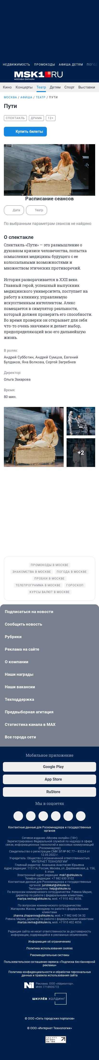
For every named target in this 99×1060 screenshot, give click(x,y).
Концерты (24, 87)
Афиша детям (71, 64)
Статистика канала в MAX (30, 724)
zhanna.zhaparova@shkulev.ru (33, 915)
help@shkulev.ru (60, 888)
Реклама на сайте (22, 649)
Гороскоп (75, 585)
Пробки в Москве (49, 578)
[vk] (31, 816)
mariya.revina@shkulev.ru (34, 898)
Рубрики (13, 636)
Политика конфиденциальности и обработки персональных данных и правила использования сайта (49, 973)
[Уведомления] (81, 75)
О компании (16, 661)
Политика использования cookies (49, 948)
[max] (56, 816)
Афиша (26, 97)
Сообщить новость (23, 624)
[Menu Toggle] (6, 75)
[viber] (68, 816)
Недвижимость (16, 64)
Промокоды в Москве (49, 565)
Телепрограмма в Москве (38, 585)
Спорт (69, 87)
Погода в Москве (72, 572)
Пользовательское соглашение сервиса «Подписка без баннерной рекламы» (49, 963)
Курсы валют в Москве (50, 592)
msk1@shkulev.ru (70, 875)
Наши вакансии (20, 686)
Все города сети (20, 737)
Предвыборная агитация (29, 711)
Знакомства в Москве (31, 572)
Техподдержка (19, 699)
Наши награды (19, 674)
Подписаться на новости (29, 611)
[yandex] (81, 816)
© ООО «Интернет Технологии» (49, 1028)
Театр (41, 87)
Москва (10, 97)
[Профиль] (93, 75)
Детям (55, 87)
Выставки (86, 87)
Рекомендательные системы (49, 955)
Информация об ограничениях (49, 941)
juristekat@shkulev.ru (56, 885)
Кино (7, 87)
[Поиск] (70, 75)
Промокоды (44, 64)
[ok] (43, 816)
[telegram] (18, 816)
